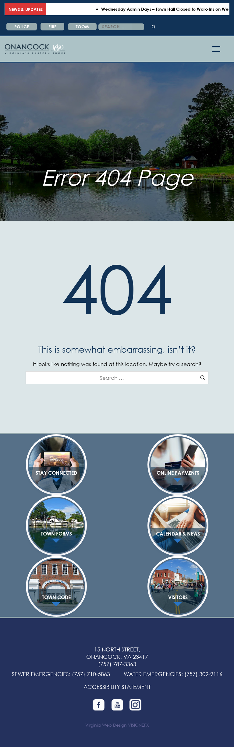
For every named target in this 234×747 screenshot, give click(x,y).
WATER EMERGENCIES (152, 674)
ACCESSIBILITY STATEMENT (117, 686)
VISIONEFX (138, 725)
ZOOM (82, 26)
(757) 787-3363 (117, 664)
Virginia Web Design (106, 725)
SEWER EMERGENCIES (40, 674)
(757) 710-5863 (91, 674)
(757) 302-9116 (203, 674)
